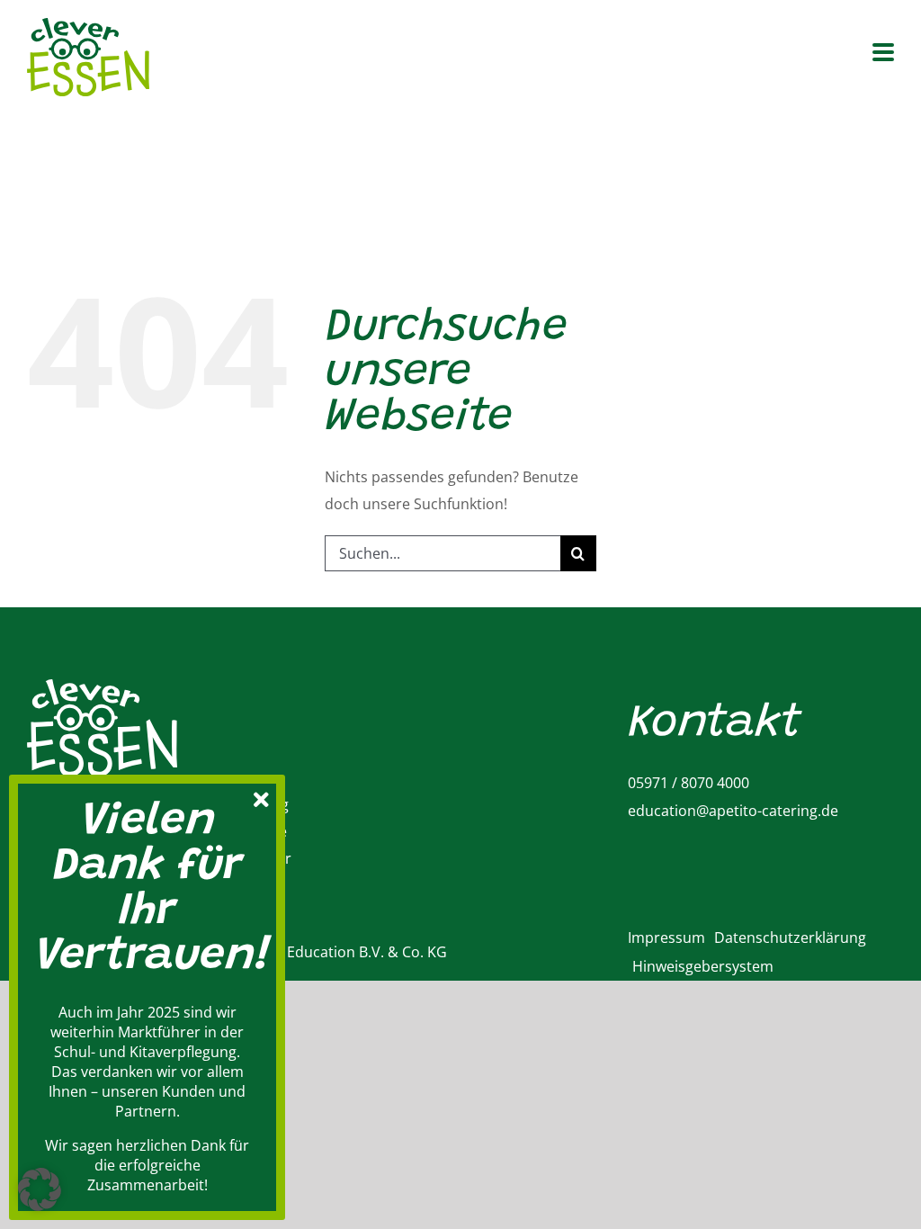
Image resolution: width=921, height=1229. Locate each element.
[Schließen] (261, 797)
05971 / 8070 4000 (688, 783)
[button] (39, 1189)
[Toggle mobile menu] (883, 53)
